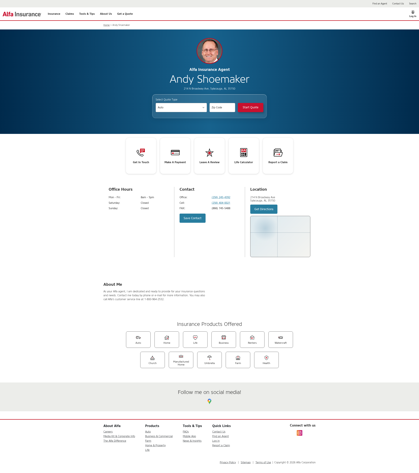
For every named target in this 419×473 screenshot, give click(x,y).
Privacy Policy (228, 462)
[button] (54, 14)
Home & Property (155, 445)
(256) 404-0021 (221, 203)
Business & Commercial (159, 436)
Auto (148, 431)
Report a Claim (221, 445)
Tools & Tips (192, 426)
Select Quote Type (166, 99)
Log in (216, 441)
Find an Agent (220, 436)
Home (106, 25)
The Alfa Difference (114, 441)
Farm (148, 441)
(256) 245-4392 (221, 197)
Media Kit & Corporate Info (119, 436)
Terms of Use (263, 462)
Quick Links (221, 426)
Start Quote (250, 107)
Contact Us (218, 431)
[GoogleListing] (209, 401)
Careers (108, 431)
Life (147, 450)
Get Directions (263, 209)
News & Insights (192, 441)
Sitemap (246, 462)
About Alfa (111, 426)
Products (152, 426)
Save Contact (192, 218)
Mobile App (189, 436)
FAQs (186, 431)
